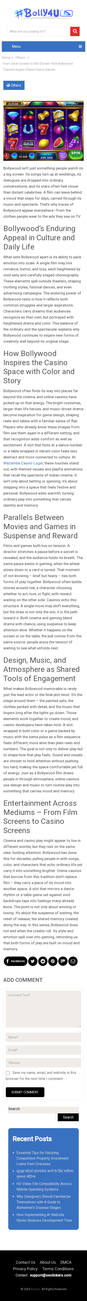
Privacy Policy (25, 1268)
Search (14, 1109)
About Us (48, 1262)
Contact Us (25, 1262)
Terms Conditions (58, 1268)
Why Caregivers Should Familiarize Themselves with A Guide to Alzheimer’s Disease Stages (44, 1202)
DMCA (65, 1262)
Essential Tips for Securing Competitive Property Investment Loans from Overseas (42, 1158)
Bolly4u (35, 1289)
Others (16, 85)
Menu (16, 46)
